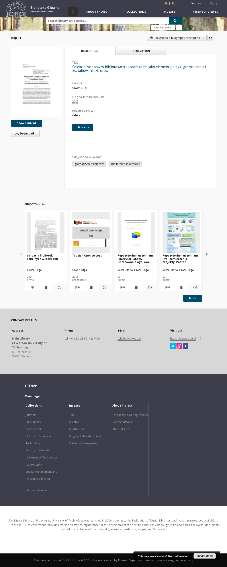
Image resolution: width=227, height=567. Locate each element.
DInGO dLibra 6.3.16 (75, 560)
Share (213, 3)
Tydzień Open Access (87, 255)
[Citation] (210, 38)
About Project (97, 12)
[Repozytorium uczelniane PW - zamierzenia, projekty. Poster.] (181, 232)
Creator (74, 422)
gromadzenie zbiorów (89, 164)
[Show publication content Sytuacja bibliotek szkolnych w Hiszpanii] (46, 287)
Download (26, 133)
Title (72, 415)
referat (76, 115)
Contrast (196, 3)
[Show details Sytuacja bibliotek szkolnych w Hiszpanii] (59, 287)
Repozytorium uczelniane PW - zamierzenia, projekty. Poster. (180, 259)
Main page (32, 396)
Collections (136, 12)
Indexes (169, 12)
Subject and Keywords (83, 443)
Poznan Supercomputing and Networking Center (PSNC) (155, 560)
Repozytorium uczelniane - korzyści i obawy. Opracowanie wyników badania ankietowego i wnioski (135, 259)
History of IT (33, 429)
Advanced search (163, 27)
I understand (205, 556)
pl (173, 3)
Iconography (34, 464)
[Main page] (73, 11)
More (192, 298)
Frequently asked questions (130, 415)
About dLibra (120, 429)
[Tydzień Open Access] (91, 232)
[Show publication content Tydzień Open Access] (91, 287)
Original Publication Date (85, 436)
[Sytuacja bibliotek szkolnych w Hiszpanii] (45, 232)
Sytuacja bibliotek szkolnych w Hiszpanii (42, 257)
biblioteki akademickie (125, 164)
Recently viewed (205, 12)
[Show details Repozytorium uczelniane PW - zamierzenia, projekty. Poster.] (195, 287)
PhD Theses (33, 422)
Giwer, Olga (79, 88)
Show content (26, 123)
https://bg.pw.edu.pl (183, 338)
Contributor (76, 429)
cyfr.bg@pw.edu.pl (129, 338)
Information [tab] (141, 51)
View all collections (38, 490)
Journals (31, 415)
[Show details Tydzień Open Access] (104, 287)
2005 (75, 101)
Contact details (122, 422)
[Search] (175, 20)
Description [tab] (89, 51)
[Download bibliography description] (32, 287)
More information (178, 556)
